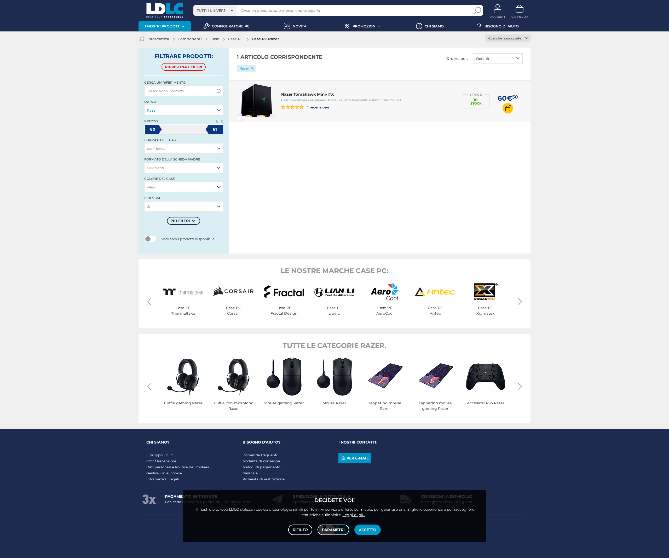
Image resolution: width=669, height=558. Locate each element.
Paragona (250, 118)
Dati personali (158, 467)
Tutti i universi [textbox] (212, 10)
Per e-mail (357, 458)
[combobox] (215, 10)
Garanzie (250, 473)
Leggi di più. (354, 515)
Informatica (158, 39)
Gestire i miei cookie (164, 473)
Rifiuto (300, 529)
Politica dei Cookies (192, 467)
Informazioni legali (162, 479)
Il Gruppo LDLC (159, 455)
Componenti (190, 39)
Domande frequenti (260, 455)
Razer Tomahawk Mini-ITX (307, 94)
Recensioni (166, 461)
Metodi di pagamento (261, 467)
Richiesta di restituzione (264, 479)
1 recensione (318, 107)
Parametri (333, 529)
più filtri (180, 220)
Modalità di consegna (261, 461)
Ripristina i (183, 67)
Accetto (367, 529)
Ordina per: (457, 58)
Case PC (235, 39)
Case (214, 39)
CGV (150, 461)
